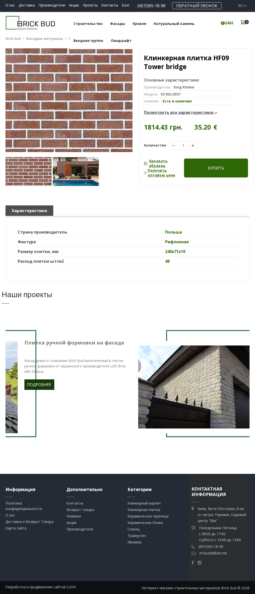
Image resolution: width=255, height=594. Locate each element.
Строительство (88, 23)
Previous (7, 380)
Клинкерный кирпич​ (144, 503)
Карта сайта (15, 528)
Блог (126, 5)
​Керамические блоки (145, 522)
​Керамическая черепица (148, 516)
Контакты (109, 5)
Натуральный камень (174, 23)
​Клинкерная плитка (144, 509)
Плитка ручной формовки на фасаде (74, 342)
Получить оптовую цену (162, 172)
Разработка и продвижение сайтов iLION (40, 587)
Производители (52, 5)
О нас (10, 5)
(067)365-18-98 (151, 5)
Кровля (139, 23)
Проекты (90, 5)
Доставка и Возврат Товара (29, 521)
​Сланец (134, 529)
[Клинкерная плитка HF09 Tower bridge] (28, 171)
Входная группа (88, 40)
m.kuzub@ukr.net (213, 553)
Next (247, 380)
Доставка (27, 5)
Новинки (73, 516)
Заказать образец (158, 163)
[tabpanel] (127, 387)
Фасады (117, 23)
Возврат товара (80, 509)
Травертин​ (137, 535)
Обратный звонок (197, 5)
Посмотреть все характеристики (179, 112)
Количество (155, 145)
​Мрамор (134, 542)
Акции (74, 5)
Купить (216, 168)
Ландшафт (121, 40)
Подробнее (39, 384)
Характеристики (29, 210)
